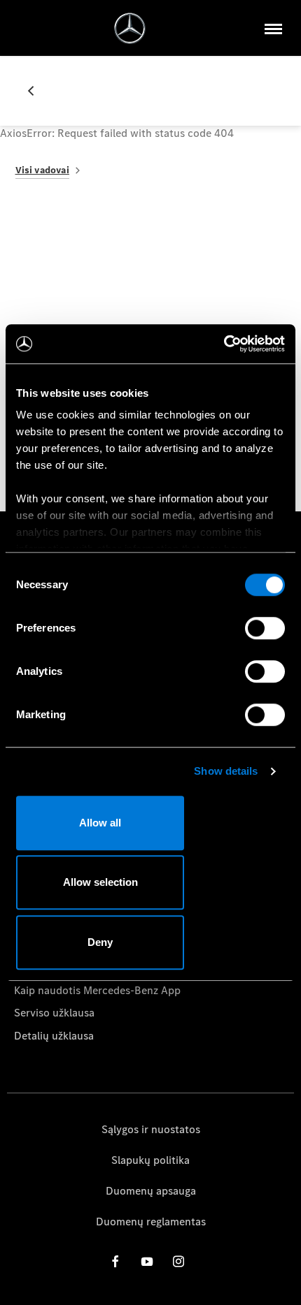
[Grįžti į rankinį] (36, 91)
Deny (100, 942)
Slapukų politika (150, 1160)
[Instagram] (178, 1261)
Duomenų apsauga (151, 1190)
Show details (226, 771)
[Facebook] (115, 1261)
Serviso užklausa (54, 1012)
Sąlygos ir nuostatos (151, 1129)
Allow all (100, 823)
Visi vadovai (42, 170)
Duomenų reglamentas (151, 1221)
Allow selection (100, 882)
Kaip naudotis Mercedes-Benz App (97, 990)
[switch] (265, 628)
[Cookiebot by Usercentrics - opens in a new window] (223, 344)
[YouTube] (147, 1261)
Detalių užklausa (54, 1035)
